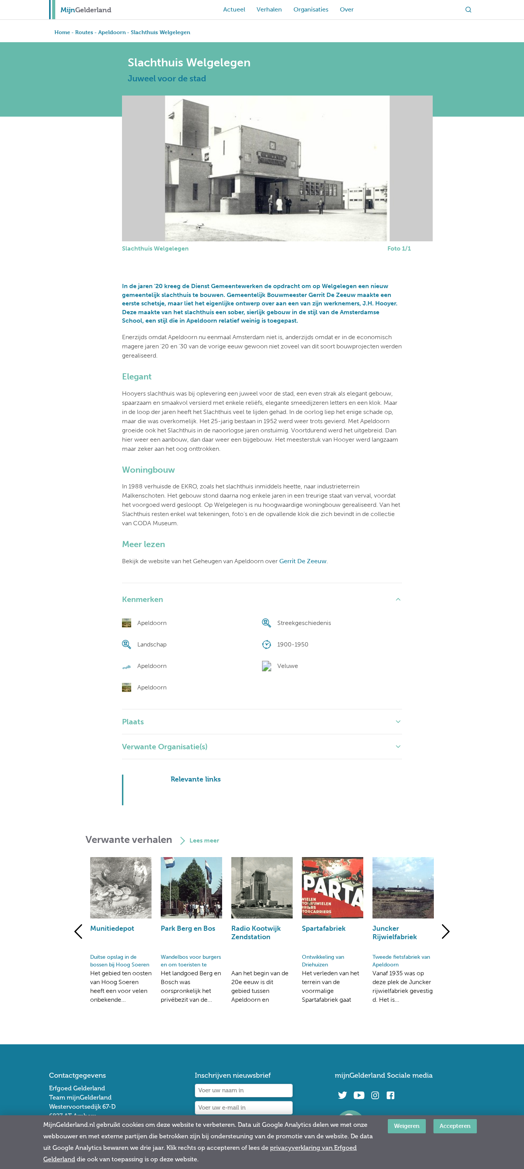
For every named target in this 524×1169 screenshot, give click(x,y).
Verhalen (269, 9)
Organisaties (310, 9)
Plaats (133, 721)
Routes (84, 32)
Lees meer (204, 840)
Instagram (375, 1095)
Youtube (358, 1095)
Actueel (234, 9)
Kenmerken (142, 599)
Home (62, 32)
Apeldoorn (112, 32)
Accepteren (455, 1125)
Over (347, 9)
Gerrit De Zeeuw (302, 561)
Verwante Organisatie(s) (165, 746)
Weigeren (407, 1125)
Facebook (390, 1095)
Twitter (342, 1095)
